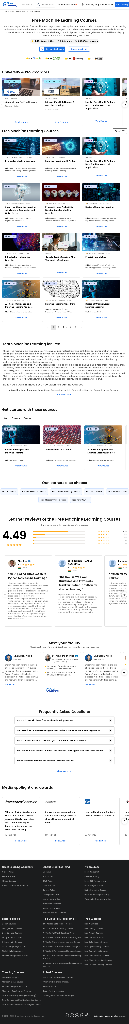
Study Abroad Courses (12, 937)
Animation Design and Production (58, 977)
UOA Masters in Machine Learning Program (62, 937)
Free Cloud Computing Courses (98, 960)
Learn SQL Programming (95, 881)
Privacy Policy (49, 890)
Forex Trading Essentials (53, 991)
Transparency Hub (51, 894)
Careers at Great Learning (54, 912)
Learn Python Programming (97, 894)
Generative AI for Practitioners (21, 102)
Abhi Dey (22, 561)
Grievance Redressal (52, 903)
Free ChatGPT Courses (94, 937)
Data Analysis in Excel (94, 885)
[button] (33, 59)
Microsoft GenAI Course (12, 982)
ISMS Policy (48, 881)
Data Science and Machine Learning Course (21, 1000)
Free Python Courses (94, 933)
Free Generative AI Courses (96, 951)
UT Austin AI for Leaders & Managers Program (63, 951)
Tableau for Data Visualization (98, 899)
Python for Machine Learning (20, 161)
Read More (63, 394)
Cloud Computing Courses (14, 946)
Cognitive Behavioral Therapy (56, 982)
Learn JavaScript (92, 872)
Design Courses (9, 924)
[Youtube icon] (77, 1015)
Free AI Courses (91, 924)
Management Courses (12, 928)
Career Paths (8, 872)
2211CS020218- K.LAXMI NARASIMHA (80, 562)
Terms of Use (49, 885)
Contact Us (48, 876)
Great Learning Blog (51, 899)
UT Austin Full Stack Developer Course (59, 933)
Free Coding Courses (94, 928)
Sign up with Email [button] (79, 49)
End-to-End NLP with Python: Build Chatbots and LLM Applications (100, 105)
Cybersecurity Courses (12, 942)
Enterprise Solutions (51, 908)
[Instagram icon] (87, 1015)
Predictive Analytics (95, 257)
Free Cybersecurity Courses (97, 946)
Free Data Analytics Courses (97, 955)
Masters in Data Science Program (16, 991)
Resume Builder (9, 876)
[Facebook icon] (67, 1015)
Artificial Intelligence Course (14, 986)
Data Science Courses (12, 933)
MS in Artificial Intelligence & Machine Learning (59, 104)
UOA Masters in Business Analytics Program (62, 946)
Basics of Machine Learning (99, 207)
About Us (47, 872)
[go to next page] (82, 327)
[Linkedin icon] (72, 1015)
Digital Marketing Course (95, 890)
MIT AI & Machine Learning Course (58, 928)
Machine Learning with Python (60, 161)
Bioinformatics (49, 986)
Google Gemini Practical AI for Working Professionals (60, 259)
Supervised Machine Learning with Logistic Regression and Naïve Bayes (20, 210)
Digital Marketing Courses (13, 951)
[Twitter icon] (82, 1015)
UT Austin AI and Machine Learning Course (61, 942)
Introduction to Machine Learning (17, 259)
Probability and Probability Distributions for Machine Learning (59, 210)
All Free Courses (9, 881)
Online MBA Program (11, 977)
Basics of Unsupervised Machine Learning (97, 305)
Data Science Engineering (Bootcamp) (19, 995)
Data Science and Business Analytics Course (21, 1004)
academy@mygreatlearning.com (112, 1016)
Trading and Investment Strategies (58, 995)
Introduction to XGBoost (59, 449)
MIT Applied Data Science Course (57, 924)
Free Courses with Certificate (15, 885)
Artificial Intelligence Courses (15, 955)
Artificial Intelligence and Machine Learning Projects (19, 305)
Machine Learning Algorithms (60, 303)
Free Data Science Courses (96, 942)
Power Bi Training (92, 876)
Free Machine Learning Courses (98, 964)
